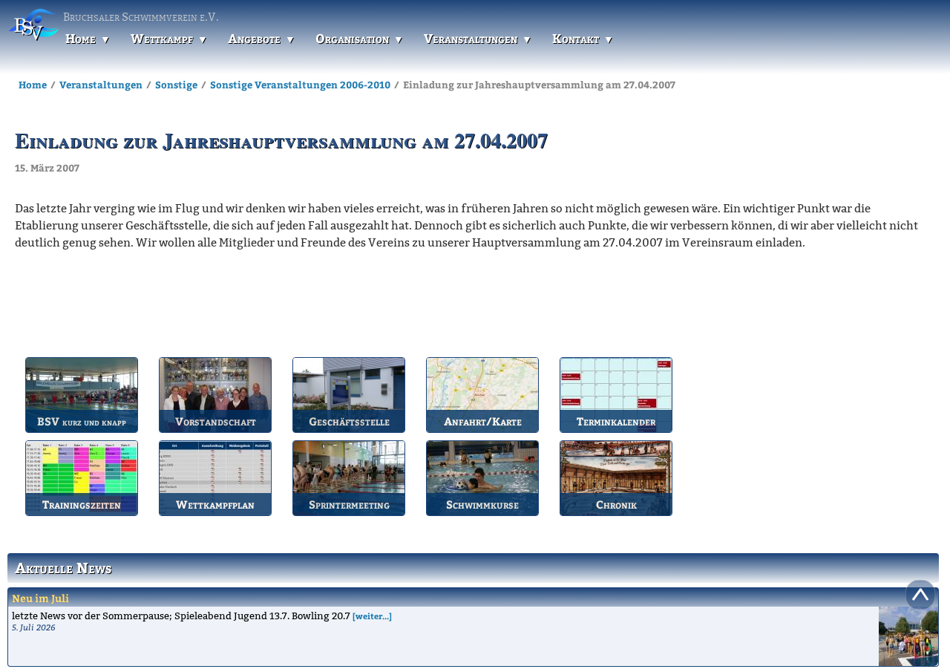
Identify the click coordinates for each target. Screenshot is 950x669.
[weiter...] (372, 615)
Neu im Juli (40, 598)
